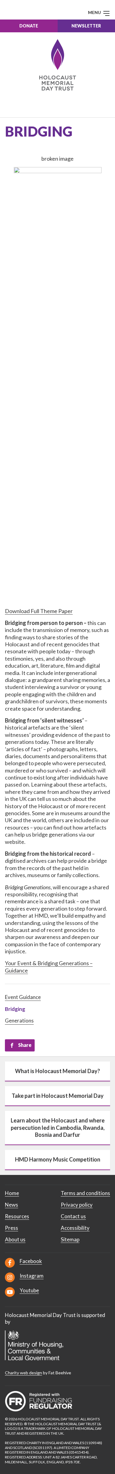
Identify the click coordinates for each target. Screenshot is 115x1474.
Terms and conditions (85, 1193)
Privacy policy (77, 1204)
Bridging (15, 1009)
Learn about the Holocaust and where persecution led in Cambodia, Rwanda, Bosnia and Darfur (58, 1127)
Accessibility (75, 1228)
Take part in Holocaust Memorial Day (58, 1095)
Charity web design (23, 1372)
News (11, 1204)
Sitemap (70, 1239)
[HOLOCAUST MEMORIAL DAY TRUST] (57, 65)
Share (25, 1045)
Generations (19, 1020)
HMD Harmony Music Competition (57, 1159)
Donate (28, 25)
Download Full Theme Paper (39, 611)
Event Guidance (23, 997)
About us (15, 1239)
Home (12, 1193)
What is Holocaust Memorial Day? (57, 1071)
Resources (17, 1216)
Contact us (73, 1216)
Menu (95, 12)
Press (11, 1228)
